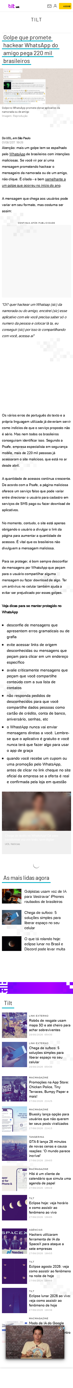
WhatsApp (17, 154)
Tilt (36, 19)
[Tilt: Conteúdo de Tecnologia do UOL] (12, 6)
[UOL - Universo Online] (17, 7)
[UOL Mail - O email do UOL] (49, 6)
